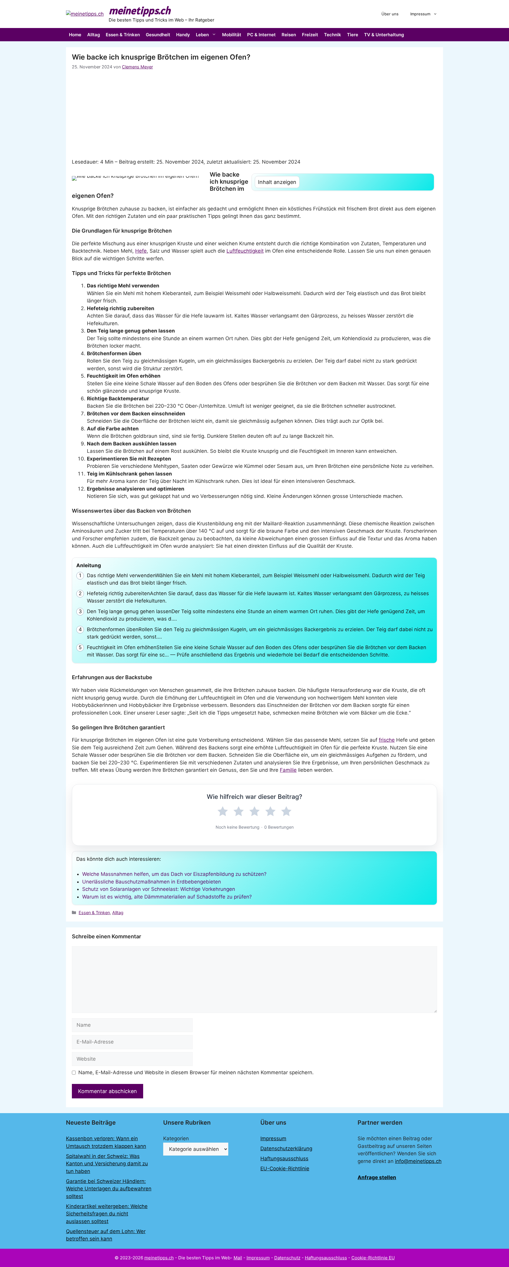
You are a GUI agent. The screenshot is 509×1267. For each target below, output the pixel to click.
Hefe (141, 251)
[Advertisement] (254, 114)
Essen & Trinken (123, 34)
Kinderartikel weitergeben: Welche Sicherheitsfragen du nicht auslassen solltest (107, 1213)
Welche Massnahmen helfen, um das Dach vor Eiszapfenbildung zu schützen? (174, 874)
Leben (202, 34)
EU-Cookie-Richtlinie (284, 1168)
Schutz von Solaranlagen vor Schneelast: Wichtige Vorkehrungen (158, 889)
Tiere (352, 34)
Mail (238, 1258)
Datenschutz (287, 1258)
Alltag (93, 34)
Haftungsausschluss (284, 1158)
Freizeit (310, 34)
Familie (288, 770)
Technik (332, 34)
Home (75, 34)
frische (387, 740)
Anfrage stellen (377, 1177)
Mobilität (231, 34)
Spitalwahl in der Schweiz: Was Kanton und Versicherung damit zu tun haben (107, 1163)
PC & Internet (261, 34)
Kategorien (176, 1138)
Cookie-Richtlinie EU (373, 1258)
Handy (183, 34)
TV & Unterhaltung (384, 34)
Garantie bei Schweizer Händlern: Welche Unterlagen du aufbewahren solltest (108, 1188)
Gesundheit (158, 34)
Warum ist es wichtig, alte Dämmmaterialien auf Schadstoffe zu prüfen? (167, 897)
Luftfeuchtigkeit (245, 251)
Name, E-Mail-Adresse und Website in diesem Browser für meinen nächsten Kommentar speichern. (196, 1072)
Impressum (420, 13)
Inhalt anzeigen (277, 182)
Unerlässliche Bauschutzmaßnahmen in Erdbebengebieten (151, 882)
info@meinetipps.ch (418, 1161)
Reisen (289, 34)
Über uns (390, 13)
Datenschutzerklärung (286, 1148)
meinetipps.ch (140, 10)
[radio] (222, 811)
